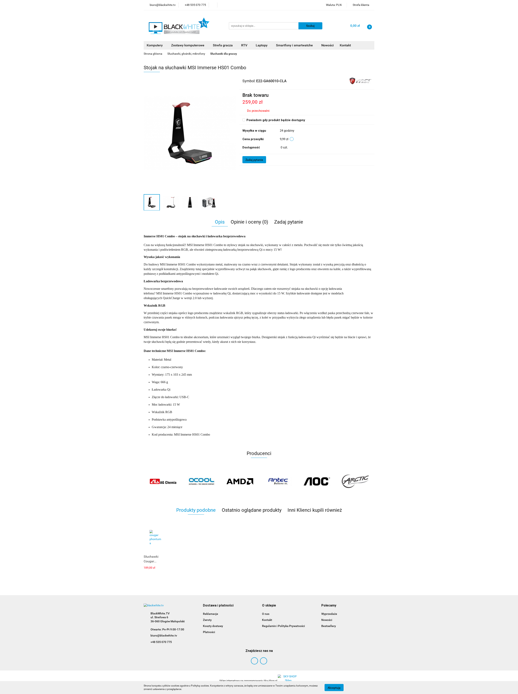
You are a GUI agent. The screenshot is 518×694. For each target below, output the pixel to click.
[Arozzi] (355, 481)
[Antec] (240, 481)
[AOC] (278, 481)
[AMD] (201, 481)
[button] (218, 605)
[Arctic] (316, 481)
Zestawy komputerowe (188, 45)
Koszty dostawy (213, 626)
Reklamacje (210, 613)
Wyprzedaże (329, 613)
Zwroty (207, 620)
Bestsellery (328, 626)
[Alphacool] (163, 481)
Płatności (209, 632)
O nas (265, 613)
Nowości (327, 45)
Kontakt (345, 45)
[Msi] (360, 80)
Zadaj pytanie (254, 159)
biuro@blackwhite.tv (164, 635)
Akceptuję (334, 687)
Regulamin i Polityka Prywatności (283, 626)
